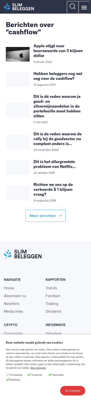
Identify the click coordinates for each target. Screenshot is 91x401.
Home (9, 288)
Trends (51, 288)
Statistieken (58, 375)
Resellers (11, 304)
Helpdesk (54, 334)
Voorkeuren (36, 375)
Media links (13, 312)
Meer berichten (43, 215)
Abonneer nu (15, 296)
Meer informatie (38, 367)
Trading (52, 304)
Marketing (15, 379)
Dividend (53, 312)
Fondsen (53, 296)
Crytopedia (13, 334)
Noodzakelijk (16, 375)
